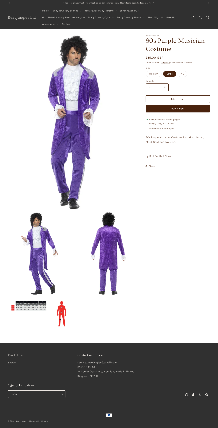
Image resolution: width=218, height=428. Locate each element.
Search (12, 362)
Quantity (150, 81)
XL (184, 74)
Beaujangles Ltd (23, 421)
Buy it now (177, 108)
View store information (161, 128)
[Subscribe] (61, 394)
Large (169, 73)
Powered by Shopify (39, 421)
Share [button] (152, 166)
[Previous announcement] (9, 3)
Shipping (165, 62)
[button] (67, 10)
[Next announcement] (208, 3)
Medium (155, 74)
